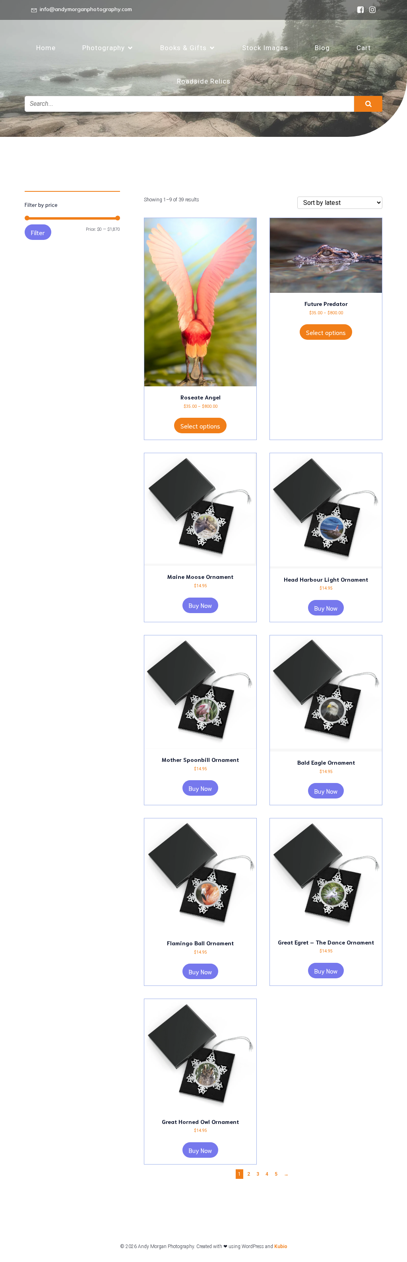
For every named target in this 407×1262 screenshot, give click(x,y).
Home (46, 48)
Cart (364, 48)
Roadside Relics (204, 81)
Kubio (280, 1246)
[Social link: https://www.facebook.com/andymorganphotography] (358, 10)
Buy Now (200, 605)
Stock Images (265, 48)
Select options (200, 425)
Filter (38, 232)
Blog (322, 48)
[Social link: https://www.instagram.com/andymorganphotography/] (370, 10)
